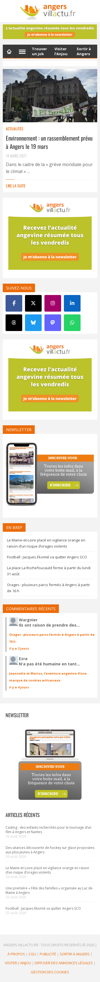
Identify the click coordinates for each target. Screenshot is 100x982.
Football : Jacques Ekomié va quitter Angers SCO (47, 556)
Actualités (14, 128)
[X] (33, 303)
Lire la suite (16, 186)
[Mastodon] (52, 322)
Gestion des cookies (50, 972)
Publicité (48, 954)
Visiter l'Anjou (18, 962)
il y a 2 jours (19, 648)
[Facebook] (14, 303)
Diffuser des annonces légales (64, 962)
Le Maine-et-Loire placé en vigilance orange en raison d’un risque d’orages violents (47, 870)
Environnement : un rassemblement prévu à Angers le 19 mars (49, 142)
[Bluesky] (33, 322)
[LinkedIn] (72, 303)
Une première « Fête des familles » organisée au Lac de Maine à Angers (49, 890)
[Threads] (14, 322)
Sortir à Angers (75, 954)
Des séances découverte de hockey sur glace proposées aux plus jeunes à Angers (50, 849)
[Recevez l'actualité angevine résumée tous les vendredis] (50, 31)
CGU (32, 954)
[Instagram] (52, 303)
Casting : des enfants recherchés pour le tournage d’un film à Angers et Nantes (48, 829)
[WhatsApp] (72, 322)
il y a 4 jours (19, 687)
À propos (16, 954)
